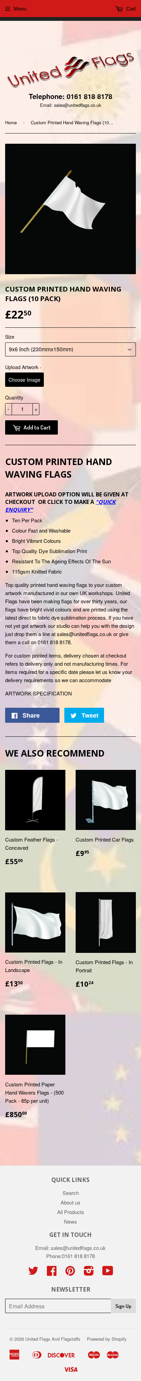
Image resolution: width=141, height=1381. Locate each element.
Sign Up (123, 1306)
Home (11, 122)
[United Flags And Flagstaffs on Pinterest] (70, 1272)
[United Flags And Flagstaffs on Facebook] (52, 1272)
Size (9, 336)
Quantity (14, 397)
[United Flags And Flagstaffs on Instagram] (89, 1272)
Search (71, 1192)
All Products (70, 1211)
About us (70, 1202)
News (70, 1221)
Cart (130, 8)
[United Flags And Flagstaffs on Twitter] (33, 1272)
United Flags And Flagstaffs (52, 1339)
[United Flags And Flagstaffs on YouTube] (107, 1272)
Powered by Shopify (107, 1339)
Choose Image (24, 379)
